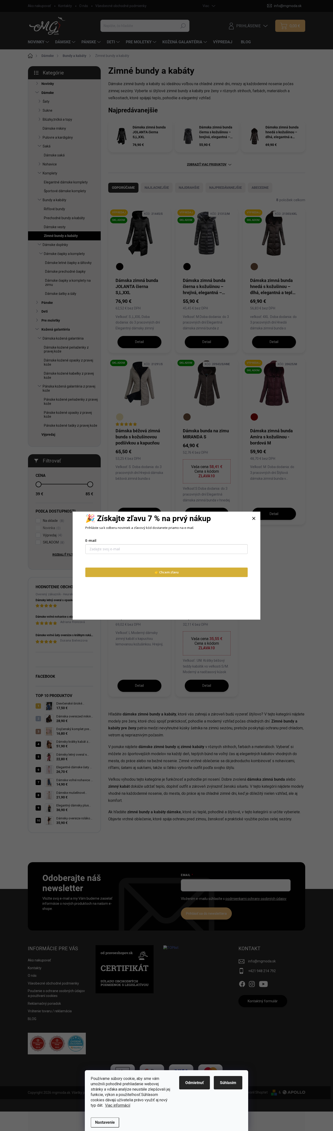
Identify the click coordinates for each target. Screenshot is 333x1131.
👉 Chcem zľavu (167, 572)
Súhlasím (228, 1082)
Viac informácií (117, 1105)
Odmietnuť (194, 1082)
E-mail (90, 540)
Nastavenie (105, 1122)
